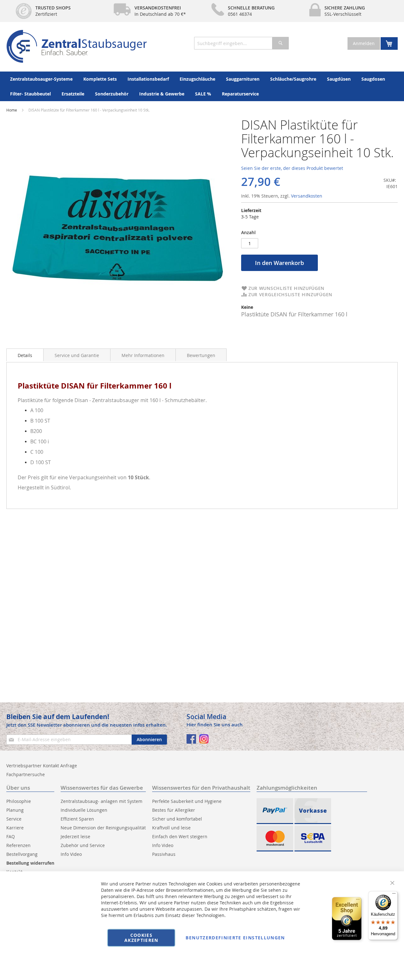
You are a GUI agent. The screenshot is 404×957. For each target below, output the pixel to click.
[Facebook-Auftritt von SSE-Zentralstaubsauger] (191, 739)
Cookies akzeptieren (141, 937)
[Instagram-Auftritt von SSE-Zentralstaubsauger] (204, 739)
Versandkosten (306, 196)
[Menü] (394, 895)
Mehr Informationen (143, 355)
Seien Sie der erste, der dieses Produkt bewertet (292, 168)
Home (11, 109)
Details (25, 355)
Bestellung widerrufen (30, 863)
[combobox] (241, 43)
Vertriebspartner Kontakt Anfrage (41, 766)
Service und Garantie (77, 355)
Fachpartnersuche (25, 774)
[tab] (25, 355)
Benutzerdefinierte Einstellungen (235, 938)
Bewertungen (201, 355)
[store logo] (76, 46)
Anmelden (364, 43)
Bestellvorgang (22, 854)
